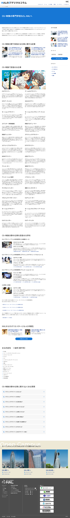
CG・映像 (50, 4)
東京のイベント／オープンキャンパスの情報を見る (13, 304)
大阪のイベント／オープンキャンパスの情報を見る (13, 307)
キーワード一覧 (4, 495)
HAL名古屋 (49, 470)
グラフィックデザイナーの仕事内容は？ (14, 401)
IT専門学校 (13, 487)
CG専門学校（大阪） (25, 297)
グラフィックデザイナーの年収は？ (13, 396)
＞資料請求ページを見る (7, 317)
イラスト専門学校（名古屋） (37, 266)
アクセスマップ (6, 472)
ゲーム (45, 4)
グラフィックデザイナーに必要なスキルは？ (15, 411)
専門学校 (54, 54)
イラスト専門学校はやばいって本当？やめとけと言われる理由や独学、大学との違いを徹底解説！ (15, 48)
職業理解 (60, 54)
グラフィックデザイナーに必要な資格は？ (14, 416)
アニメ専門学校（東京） (18, 282)
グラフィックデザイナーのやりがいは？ (14, 427)
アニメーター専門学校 (15, 490)
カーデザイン (59, 4)
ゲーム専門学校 (13, 488)
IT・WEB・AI (66, 4)
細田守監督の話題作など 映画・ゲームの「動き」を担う (15, 330)
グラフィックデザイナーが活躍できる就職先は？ (16, 421)
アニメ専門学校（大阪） (27, 282)
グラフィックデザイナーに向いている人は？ (15, 406)
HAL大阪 (27, 470)
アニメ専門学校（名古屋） (36, 282)
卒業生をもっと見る (24, 338)
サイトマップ (4, 496)
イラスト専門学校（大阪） (28, 266)
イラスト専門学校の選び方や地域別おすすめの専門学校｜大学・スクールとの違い (15, 53)
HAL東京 (5, 470)
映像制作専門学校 (14, 493)
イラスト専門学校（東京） (18, 266)
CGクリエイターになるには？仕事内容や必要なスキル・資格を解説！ (38, 53)
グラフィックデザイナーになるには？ (13, 391)
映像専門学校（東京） (17, 251)
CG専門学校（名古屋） (33, 297)
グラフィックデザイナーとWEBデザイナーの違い (16, 431)
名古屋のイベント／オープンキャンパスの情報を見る (13, 310)
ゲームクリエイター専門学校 (16, 491)
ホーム (3, 6)
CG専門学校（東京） (17, 297)
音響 (55, 4)
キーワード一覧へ (59, 58)
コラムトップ (40, 4)
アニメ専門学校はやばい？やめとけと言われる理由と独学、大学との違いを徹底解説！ (38, 48)
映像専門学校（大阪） (26, 251)
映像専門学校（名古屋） (35, 251)
